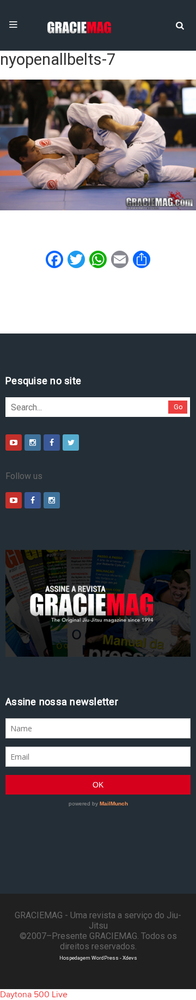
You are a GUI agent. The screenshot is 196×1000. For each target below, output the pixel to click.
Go (178, 407)
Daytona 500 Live (34, 994)
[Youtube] (13, 442)
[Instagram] (32, 442)
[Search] (179, 24)
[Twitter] (71, 442)
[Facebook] (52, 442)
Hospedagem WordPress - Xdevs (98, 958)
